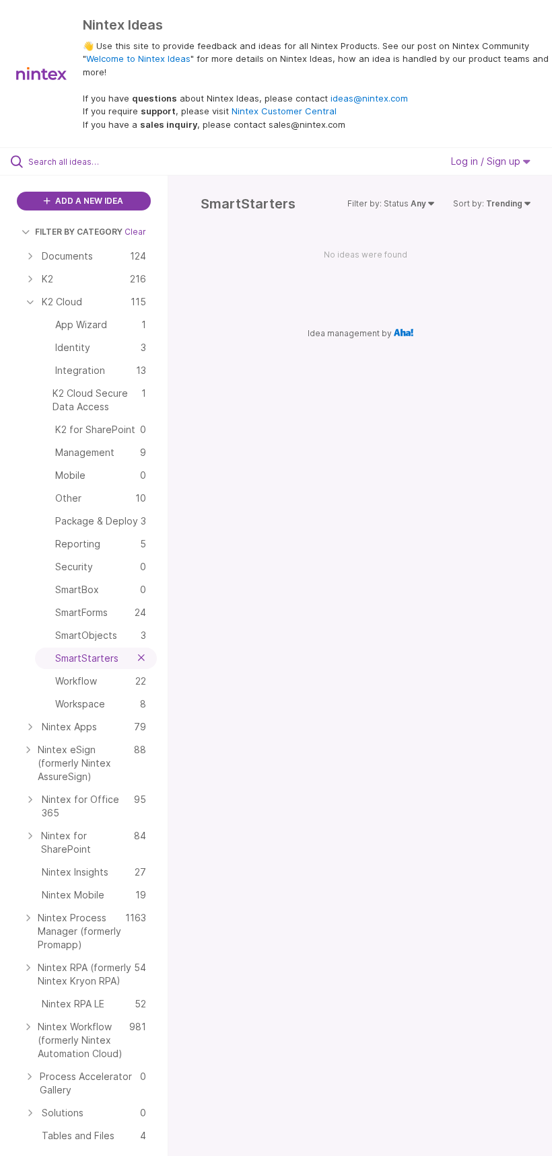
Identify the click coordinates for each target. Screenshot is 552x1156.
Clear (135, 232)
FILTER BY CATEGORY (79, 232)
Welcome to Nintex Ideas (138, 58)
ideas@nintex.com (369, 98)
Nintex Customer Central (284, 111)
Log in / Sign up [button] (487, 161)
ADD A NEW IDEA (88, 201)
